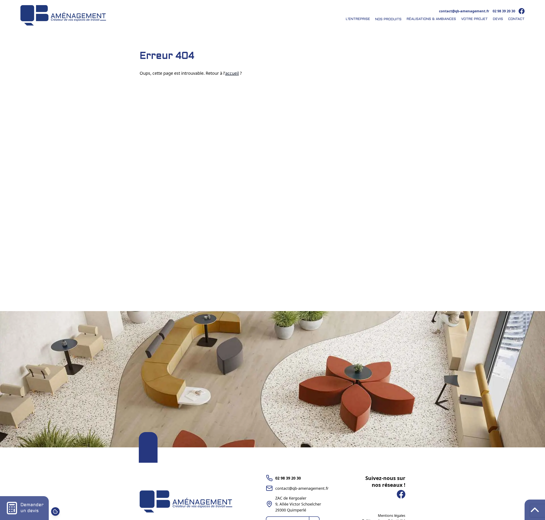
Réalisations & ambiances (431, 19)
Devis (498, 19)
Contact (516, 19)
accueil (232, 73)
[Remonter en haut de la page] (535, 510)
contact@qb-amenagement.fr (464, 11)
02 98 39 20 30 (504, 11)
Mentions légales (391, 515)
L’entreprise (358, 19)
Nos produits (388, 19)
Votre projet (474, 19)
